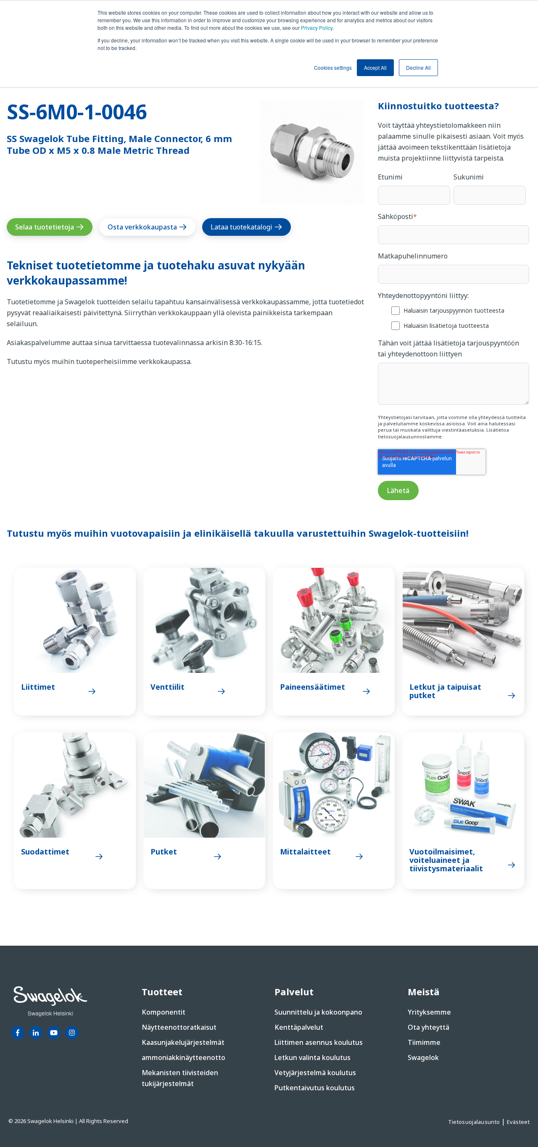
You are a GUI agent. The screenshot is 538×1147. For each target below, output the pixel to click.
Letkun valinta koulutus (312, 1057)
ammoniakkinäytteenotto (183, 1057)
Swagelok (423, 1057)
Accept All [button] (375, 67)
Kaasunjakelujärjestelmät (183, 1042)
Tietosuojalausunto (474, 1122)
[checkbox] (453, 317)
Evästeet (518, 1122)
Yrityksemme (429, 1012)
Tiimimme (424, 1042)
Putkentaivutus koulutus (314, 1087)
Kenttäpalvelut (298, 1027)
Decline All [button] (418, 67)
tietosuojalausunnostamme (410, 436)
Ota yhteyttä (428, 1027)
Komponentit (163, 1012)
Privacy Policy (316, 27)
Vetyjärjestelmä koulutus (315, 1072)
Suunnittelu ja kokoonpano (318, 1012)
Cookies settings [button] (333, 67)
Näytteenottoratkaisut (179, 1027)
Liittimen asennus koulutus (318, 1042)
